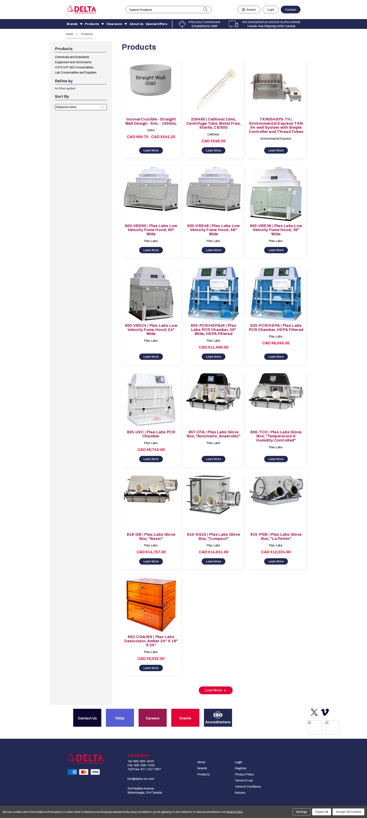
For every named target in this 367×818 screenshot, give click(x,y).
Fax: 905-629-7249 (141, 765)
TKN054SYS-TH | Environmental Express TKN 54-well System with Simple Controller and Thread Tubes (276, 125)
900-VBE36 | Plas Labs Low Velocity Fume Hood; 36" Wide (276, 230)
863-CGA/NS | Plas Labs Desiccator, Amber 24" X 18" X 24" (151, 641)
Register (241, 768)
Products (92, 24)
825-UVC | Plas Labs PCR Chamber (151, 434)
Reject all (321, 811)
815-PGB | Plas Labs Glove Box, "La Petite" (276, 536)
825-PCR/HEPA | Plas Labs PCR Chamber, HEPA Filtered (276, 328)
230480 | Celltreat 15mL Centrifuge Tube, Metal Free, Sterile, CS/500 (213, 123)
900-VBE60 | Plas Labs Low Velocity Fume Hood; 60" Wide (151, 230)
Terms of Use (244, 780)
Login (270, 9)
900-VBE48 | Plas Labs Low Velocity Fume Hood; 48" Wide (213, 230)
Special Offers (156, 24)
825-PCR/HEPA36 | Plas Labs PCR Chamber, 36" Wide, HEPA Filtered (213, 330)
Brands (72, 24)
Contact (290, 9)
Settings (301, 811)
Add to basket (213, 90)
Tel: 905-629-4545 (140, 761)
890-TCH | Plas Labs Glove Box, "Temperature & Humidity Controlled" (275, 436)
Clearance (114, 24)
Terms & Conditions (248, 786)
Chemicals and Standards (72, 57)
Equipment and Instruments (73, 62)
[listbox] (80, 107)
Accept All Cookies (348, 811)
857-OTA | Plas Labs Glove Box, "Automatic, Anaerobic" (213, 434)
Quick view (148, 84)
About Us (136, 24)
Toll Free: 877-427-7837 (144, 769)
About (201, 762)
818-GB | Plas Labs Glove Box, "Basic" (151, 536)
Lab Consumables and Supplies (76, 72)
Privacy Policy (244, 774)
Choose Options (151, 90)
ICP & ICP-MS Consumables (74, 67)
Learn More (151, 150)
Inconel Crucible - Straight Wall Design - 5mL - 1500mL (151, 121)
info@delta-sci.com (140, 778)
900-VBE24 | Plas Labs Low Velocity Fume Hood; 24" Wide (151, 330)
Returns (240, 792)
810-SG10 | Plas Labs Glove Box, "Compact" (213, 536)
